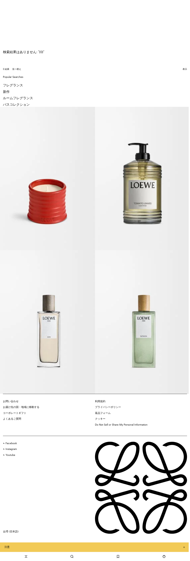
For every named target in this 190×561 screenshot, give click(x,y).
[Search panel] (72, 556)
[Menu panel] (26, 556)
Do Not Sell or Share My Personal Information (121, 425)
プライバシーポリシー (108, 407)
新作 (6, 92)
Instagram (11, 449)
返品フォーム (103, 413)
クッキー (100, 419)
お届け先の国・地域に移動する (21, 407)
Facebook (11, 443)
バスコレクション (16, 104)
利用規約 (100, 401)
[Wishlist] (118, 556)
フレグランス (13, 85)
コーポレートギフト (14, 413)
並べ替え (16, 69)
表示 (185, 69)
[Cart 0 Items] (164, 556)
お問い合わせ (11, 401)
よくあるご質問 (12, 419)
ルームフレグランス (18, 98)
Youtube (10, 455)
